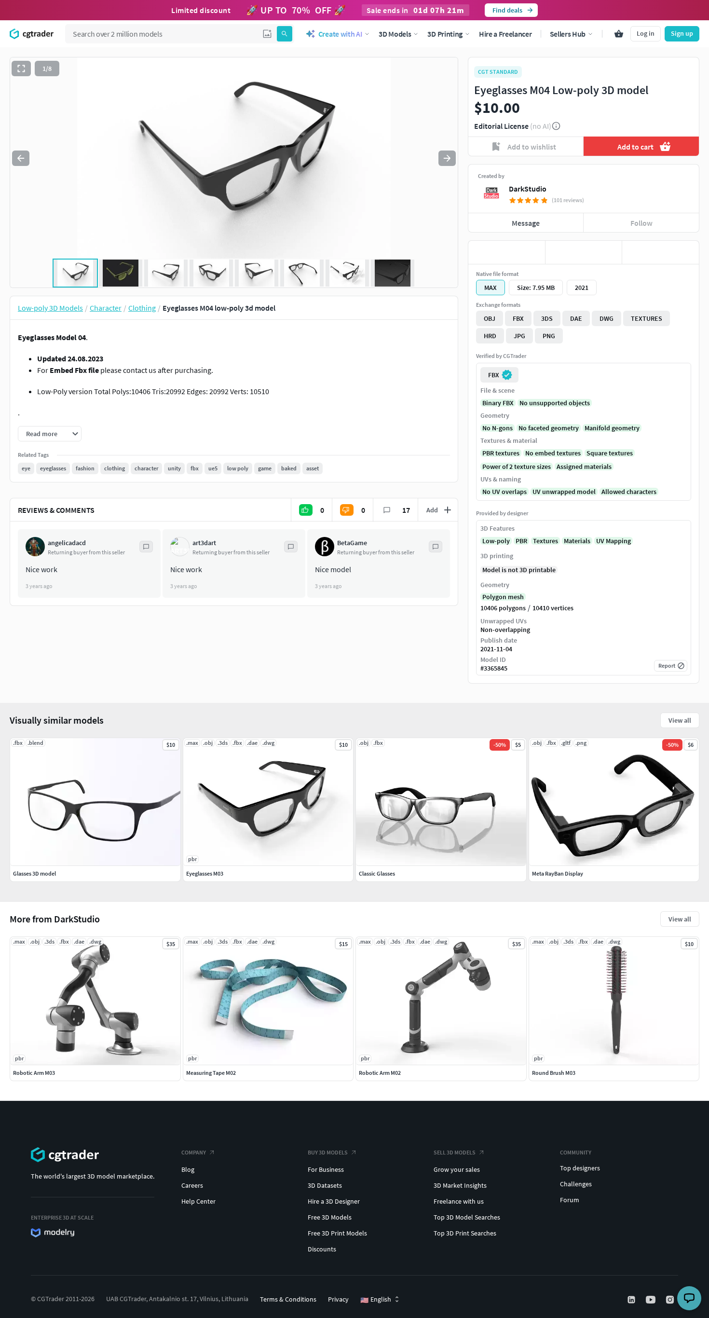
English (375, 1299)
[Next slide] (447, 158)
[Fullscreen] (21, 68)
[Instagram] (671, 1299)
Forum (569, 1199)
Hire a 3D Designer (334, 1201)
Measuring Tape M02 (211, 1072)
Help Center (198, 1201)
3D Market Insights (460, 1185)
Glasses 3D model (34, 873)
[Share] (660, 252)
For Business (326, 1169)
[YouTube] (651, 1299)
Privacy (338, 1299)
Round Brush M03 (553, 1072)
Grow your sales (457, 1169)
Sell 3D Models (455, 1152)
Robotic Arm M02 (380, 1072)
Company (193, 1152)
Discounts (322, 1249)
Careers (192, 1185)
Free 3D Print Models (337, 1233)
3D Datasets (325, 1185)
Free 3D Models (330, 1217)
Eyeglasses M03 (204, 873)
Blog (187, 1169)
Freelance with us (459, 1201)
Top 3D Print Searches (465, 1233)
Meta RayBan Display (557, 873)
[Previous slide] (20, 158)
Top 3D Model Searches (467, 1217)
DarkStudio (527, 188)
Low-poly (496, 541)
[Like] (506, 252)
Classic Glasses (377, 873)
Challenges (576, 1184)
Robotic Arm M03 (34, 1072)
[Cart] (619, 33)
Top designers (580, 1168)
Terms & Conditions (288, 1299)
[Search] (284, 33)
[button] (267, 33)
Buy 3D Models (328, 1152)
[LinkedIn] (632, 1299)
